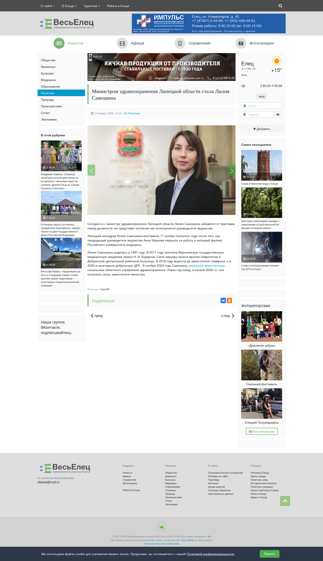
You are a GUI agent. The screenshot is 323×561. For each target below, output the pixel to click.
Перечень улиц (259, 479)
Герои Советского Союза (264, 490)
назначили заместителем (206, 265)
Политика (47, 93)
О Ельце (68, 6)
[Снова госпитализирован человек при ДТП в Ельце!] (261, 247)
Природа (47, 99)
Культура (47, 73)
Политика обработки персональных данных (220, 491)
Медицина (48, 79)
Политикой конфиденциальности (210, 554)
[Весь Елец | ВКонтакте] (161, 526)
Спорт (45, 112)
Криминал (48, 66)
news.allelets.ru (188, 540)
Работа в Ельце (118, 6)
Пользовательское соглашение (225, 472)
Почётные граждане (262, 486)
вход (262, 96)
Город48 (104, 289)
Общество (48, 60)
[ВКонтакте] (223, 300)
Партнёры (213, 479)
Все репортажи (263, 431)
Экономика (49, 119)
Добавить (263, 128)
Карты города (258, 476)
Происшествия (51, 106)
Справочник (129, 479)
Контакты (213, 483)
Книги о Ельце (258, 493)
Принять (269, 554)
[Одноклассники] (229, 300)
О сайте (47, 6)
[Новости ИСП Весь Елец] (65, 23)
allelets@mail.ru (48, 482)
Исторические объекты (264, 483)
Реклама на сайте (218, 476)
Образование (50, 86)
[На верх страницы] (285, 501)
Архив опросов (216, 486)
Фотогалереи (130, 483)
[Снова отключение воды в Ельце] (261, 165)
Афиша (127, 476)
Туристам (90, 6)
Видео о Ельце (259, 497)
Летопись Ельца (260, 472)
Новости (127, 472)
